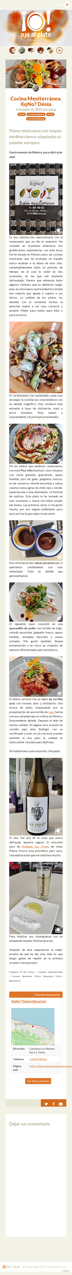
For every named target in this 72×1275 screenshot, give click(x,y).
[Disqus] (36, 1181)
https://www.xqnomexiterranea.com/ (50, 1066)
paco (52, 109)
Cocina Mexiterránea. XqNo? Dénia (36, 101)
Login (65, 1270)
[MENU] (67, 4)
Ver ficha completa (38, 1081)
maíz (51, 712)
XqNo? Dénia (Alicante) (28, 1001)
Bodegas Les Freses (35, 846)
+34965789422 (38, 1059)
